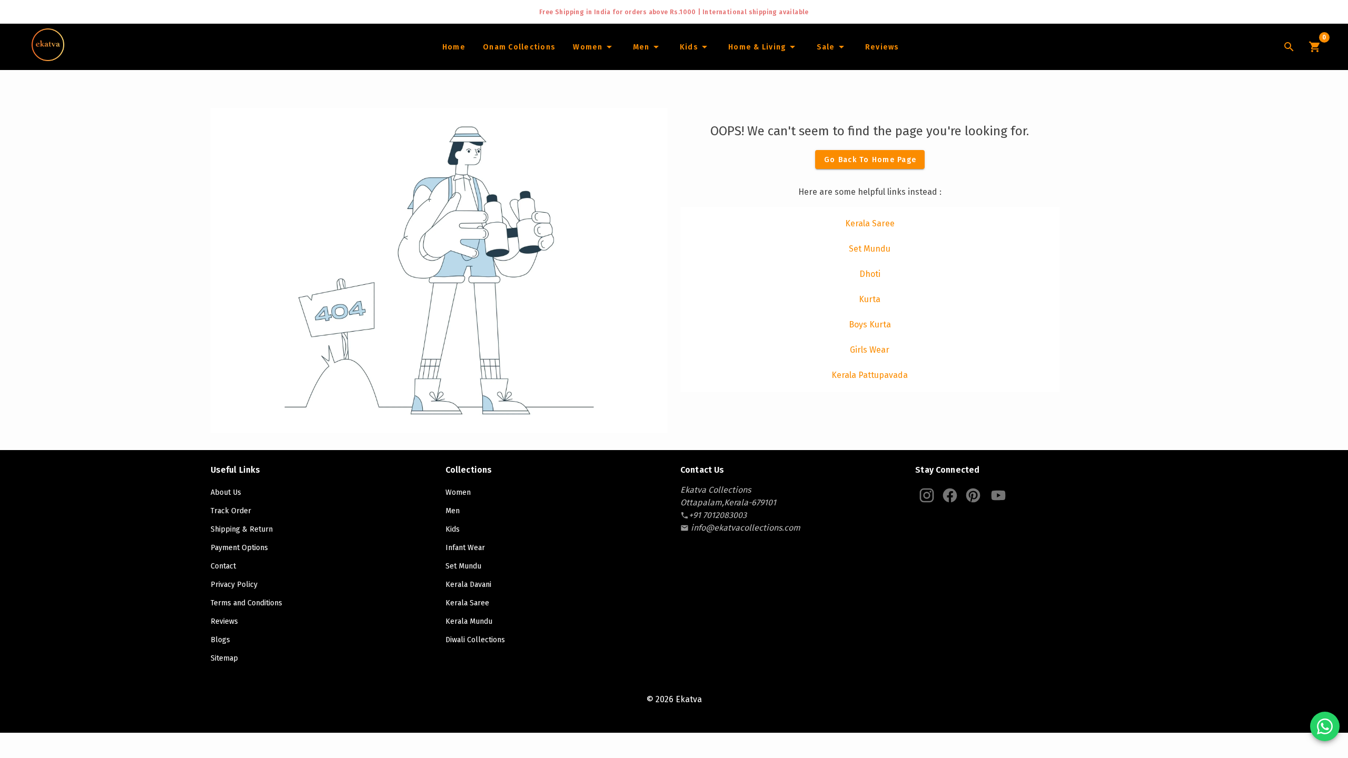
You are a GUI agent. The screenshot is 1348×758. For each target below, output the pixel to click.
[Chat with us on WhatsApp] (1325, 726)
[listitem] (869, 223)
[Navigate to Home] (48, 57)
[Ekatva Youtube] (998, 495)
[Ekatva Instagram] (926, 495)
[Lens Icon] (1289, 47)
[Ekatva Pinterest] (973, 495)
